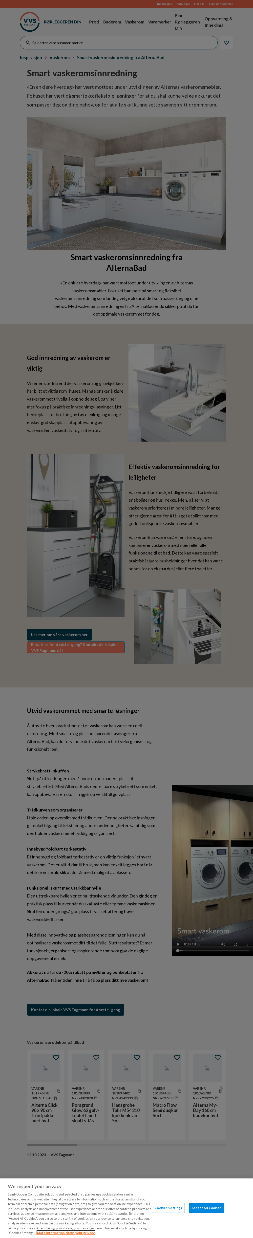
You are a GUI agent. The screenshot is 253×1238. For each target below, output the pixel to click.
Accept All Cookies (206, 1208)
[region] (126, 1208)
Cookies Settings (168, 1208)
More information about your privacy (66, 1233)
